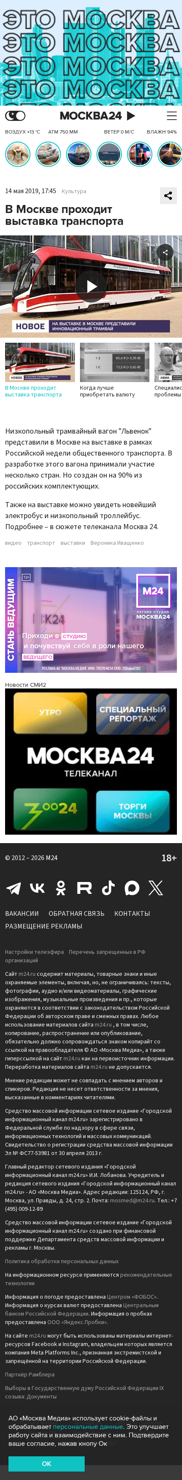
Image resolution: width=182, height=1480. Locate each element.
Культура (74, 191)
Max (132, 887)
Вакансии (22, 913)
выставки (73, 543)
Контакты (132, 913)
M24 (52, 858)
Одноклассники (60, 887)
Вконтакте (37, 887)
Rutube (84, 887)
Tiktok (108, 887)
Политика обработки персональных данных (62, 1261)
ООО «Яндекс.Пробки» (77, 1322)
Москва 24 (91, 116)
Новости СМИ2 (25, 684)
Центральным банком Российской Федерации (82, 1309)
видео (13, 543)
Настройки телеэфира (34, 952)
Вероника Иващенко (117, 543)
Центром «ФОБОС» (132, 1297)
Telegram (13, 887)
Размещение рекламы (44, 926)
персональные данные (88, 1427)
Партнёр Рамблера (30, 1375)
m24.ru (27, 974)
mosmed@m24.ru (132, 1200)
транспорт (41, 543)
